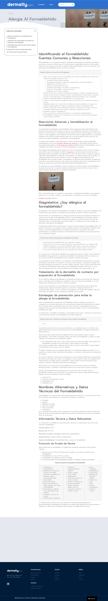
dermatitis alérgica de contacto (67, 143)
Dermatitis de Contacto (66, 145)
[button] (35, 31)
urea (51, 256)
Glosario (41, 4)
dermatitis (70, 152)
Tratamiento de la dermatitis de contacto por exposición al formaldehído (21, 41)
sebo (76, 158)
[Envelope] (8, 583)
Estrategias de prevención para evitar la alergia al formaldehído (22, 46)
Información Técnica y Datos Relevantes (20, 49)
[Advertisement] (21, 69)
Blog (51, 4)
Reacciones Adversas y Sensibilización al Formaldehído (20, 37)
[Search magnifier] (73, 4)
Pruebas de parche (45, 198)
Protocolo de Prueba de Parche (17, 52)
